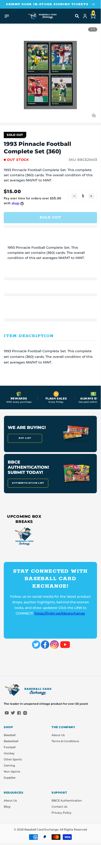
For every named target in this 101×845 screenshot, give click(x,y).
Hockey (9, 753)
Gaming (9, 765)
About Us (58, 735)
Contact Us (59, 806)
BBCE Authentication (67, 800)
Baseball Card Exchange (41, 829)
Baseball (9, 735)
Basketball (11, 741)
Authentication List (28, 483)
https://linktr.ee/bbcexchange (59, 613)
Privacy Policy (61, 812)
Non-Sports (12, 771)
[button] (77, 16)
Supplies (9, 777)
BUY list (25, 438)
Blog (7, 806)
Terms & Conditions (65, 741)
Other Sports (13, 759)
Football (9, 747)
